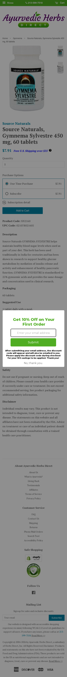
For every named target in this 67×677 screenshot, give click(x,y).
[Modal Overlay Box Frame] (33, 338)
